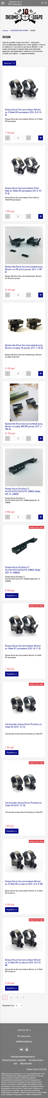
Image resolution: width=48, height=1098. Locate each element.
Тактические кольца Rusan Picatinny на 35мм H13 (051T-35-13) (23, 725)
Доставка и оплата (36, 1060)
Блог (15, 1063)
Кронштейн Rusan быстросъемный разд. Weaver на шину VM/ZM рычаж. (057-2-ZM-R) (24, 426)
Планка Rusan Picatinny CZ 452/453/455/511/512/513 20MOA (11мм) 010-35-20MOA (22, 491)
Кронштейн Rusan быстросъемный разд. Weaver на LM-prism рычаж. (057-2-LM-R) (24, 269)
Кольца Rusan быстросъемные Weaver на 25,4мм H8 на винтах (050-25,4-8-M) (24, 882)
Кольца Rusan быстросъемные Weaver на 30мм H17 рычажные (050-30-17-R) (23, 647)
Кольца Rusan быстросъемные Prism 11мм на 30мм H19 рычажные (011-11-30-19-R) (23, 191)
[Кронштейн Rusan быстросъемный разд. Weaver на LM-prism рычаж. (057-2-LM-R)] (24, 245)
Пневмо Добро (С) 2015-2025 (37, 1069)
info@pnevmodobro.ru (24, 1041)
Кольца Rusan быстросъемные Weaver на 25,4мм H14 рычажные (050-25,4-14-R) (23, 112)
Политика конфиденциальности (23, 1056)
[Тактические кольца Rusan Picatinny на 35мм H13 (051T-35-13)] (24, 703)
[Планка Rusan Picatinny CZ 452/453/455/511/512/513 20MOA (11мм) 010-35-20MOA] (24, 467)
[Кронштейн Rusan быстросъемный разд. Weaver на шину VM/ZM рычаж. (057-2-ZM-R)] (24, 402)
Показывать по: (8, 1005)
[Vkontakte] (21, 1049)
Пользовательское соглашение (14, 1060)
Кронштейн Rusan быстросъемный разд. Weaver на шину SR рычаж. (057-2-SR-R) (24, 346)
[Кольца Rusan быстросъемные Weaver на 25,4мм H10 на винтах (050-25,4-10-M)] (24, 938)
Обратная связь (26, 1063)
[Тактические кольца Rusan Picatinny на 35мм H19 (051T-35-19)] (24, 781)
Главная (5, 30)
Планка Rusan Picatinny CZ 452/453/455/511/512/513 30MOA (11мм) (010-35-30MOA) (22, 570)
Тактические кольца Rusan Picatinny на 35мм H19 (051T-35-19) (23, 804)
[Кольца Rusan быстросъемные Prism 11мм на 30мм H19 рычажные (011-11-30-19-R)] (24, 167)
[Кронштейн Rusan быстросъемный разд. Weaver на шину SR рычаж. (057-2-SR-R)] (24, 324)
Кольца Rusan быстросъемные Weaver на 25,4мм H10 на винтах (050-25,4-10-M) (23, 963)
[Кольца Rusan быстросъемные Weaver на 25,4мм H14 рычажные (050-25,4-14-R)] (24, 88)
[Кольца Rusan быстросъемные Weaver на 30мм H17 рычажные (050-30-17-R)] (24, 624)
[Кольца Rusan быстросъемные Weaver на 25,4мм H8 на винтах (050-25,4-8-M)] (24, 860)
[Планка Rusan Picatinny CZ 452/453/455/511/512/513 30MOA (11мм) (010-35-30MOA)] (24, 546)
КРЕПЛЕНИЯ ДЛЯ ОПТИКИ (19, 30)
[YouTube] (26, 1049)
